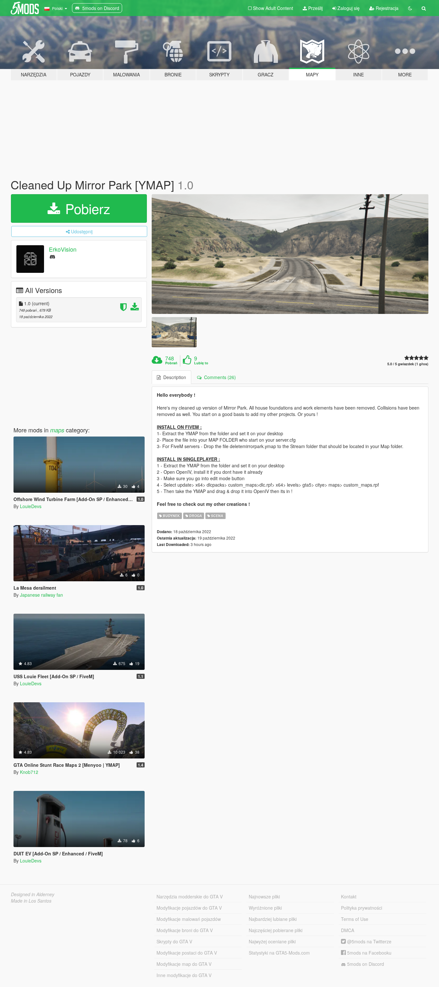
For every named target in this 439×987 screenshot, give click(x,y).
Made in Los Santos (31, 900)
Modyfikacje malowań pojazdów (189, 919)
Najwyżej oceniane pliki (272, 941)
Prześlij (315, 8)
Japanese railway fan (41, 595)
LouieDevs (30, 506)
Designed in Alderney (32, 894)
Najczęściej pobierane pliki (275, 930)
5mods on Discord (365, 964)
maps (57, 430)
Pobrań (171, 363)
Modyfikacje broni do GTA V (185, 930)
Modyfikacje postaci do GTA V (187, 952)
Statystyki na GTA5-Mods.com (279, 952)
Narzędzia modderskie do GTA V (190, 896)
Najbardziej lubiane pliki (273, 919)
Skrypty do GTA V (174, 941)
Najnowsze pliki (264, 896)
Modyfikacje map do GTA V (184, 964)
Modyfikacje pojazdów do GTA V (189, 908)
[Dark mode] (410, 8)
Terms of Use (354, 919)
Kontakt (348, 896)
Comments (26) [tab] (219, 377)
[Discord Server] (52, 256)
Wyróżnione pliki (265, 908)
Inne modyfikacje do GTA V (184, 975)
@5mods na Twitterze (368, 941)
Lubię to (201, 363)
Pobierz (85, 208)
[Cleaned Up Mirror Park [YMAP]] (290, 254)
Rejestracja (386, 8)
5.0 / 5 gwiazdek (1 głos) (407, 364)
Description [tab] (173, 377)
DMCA (347, 930)
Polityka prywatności (361, 908)
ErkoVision (62, 249)
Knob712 (29, 772)
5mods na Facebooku (368, 952)
